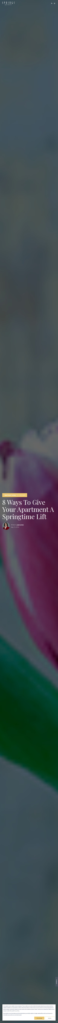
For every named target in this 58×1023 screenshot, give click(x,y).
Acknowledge (39, 1018)
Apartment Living (10, 495)
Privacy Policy (16, 1010)
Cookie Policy (9, 1010)
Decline (49, 1018)
